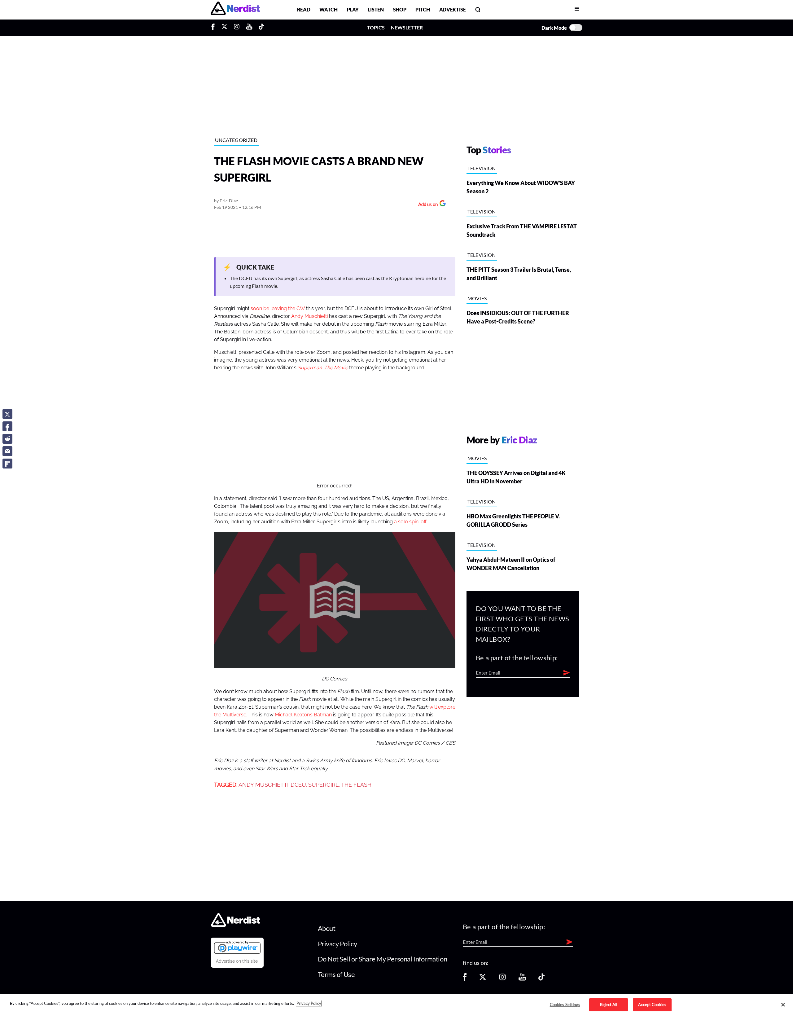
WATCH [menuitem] (328, 9)
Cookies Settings (565, 1004)
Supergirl (323, 785)
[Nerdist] (235, 9)
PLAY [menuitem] (353, 9)
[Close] (783, 1005)
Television (481, 168)
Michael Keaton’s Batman (303, 715)
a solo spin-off (410, 522)
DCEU (298, 785)
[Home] (235, 925)
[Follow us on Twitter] (482, 979)
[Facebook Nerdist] (214, 28)
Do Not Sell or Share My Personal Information (382, 959)
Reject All (608, 1004)
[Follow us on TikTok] (541, 979)
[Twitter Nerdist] (224, 28)
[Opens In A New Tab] (237, 947)
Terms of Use (336, 974)
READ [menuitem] (303, 9)
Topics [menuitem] (376, 27)
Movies (477, 298)
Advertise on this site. (237, 961)
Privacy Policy (337, 943)
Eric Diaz (229, 200)
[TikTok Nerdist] (261, 28)
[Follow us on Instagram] (502, 979)
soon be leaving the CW (278, 308)
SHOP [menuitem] (399, 9)
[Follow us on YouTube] (522, 979)
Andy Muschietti (309, 316)
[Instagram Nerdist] (236, 28)
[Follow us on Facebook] (465, 979)
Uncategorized (236, 140)
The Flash (356, 785)
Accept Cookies (652, 1004)
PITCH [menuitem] (422, 9)
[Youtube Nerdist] (249, 28)
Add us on (426, 205)
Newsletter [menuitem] (407, 27)
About (326, 928)
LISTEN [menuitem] (375, 9)
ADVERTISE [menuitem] (452, 9)
